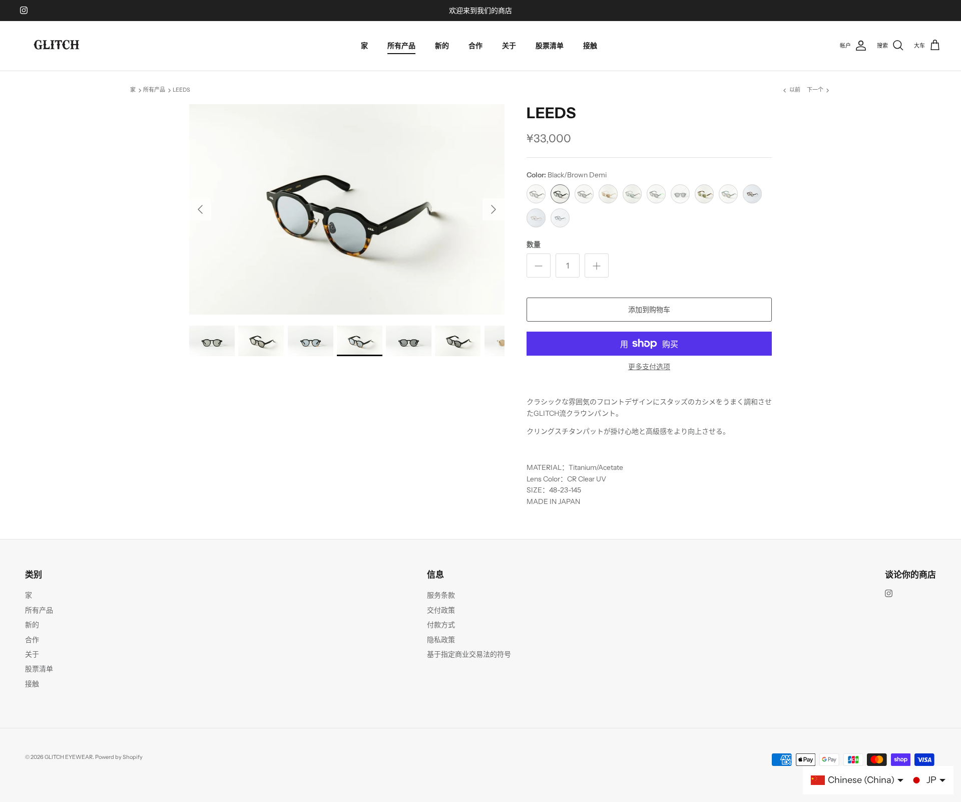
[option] (347, 209)
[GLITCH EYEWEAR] (57, 46)
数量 (534, 244)
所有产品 (401, 45)
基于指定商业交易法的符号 (469, 654)
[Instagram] (24, 10)
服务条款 (441, 595)
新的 (442, 45)
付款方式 (441, 624)
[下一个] (494, 209)
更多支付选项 (649, 367)
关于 (509, 45)
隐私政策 (441, 639)
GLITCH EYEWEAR (69, 756)
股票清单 (550, 45)
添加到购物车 (649, 309)
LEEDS (181, 90)
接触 (590, 45)
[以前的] (200, 209)
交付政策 (441, 610)
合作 (475, 45)
